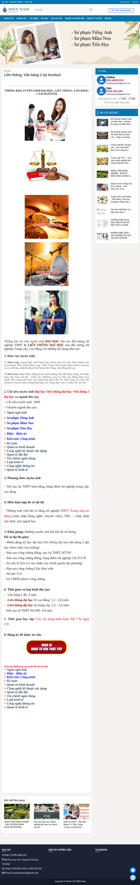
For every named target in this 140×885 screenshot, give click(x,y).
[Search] (90, 10)
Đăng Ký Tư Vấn (94, 18)
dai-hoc (7, 71)
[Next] (133, 43)
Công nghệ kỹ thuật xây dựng (27, 451)
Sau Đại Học (56, 18)
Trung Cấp (21, 18)
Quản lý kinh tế (17, 469)
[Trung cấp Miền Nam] (15, 10)
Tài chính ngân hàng (21, 458)
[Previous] (6, 43)
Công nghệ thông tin (21, 466)
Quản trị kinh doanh (21, 447)
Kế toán (12, 443)
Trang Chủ (8, 18)
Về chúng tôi (124, 2)
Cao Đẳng (33, 18)
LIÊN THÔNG (63, 90)
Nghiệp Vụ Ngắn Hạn (74, 18)
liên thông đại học (55, 542)
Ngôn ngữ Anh (17, 412)
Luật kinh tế (15, 462)
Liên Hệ (107, 18)
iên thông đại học (21, 600)
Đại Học (44, 18)
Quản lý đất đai (17, 454)
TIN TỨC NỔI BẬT (109, 112)
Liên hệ (135, 2)
